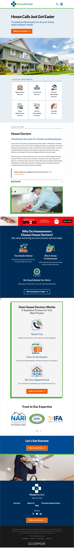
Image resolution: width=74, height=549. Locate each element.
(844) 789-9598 (37, 498)
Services (17, 503)
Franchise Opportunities (51, 503)
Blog (37, 505)
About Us (30, 503)
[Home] (22, 4)
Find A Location (20, 31)
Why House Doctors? (35, 292)
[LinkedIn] (41, 514)
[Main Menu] (61, 4)
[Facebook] (33, 514)
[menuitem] (25, 538)
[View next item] (40, 431)
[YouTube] (37, 514)
